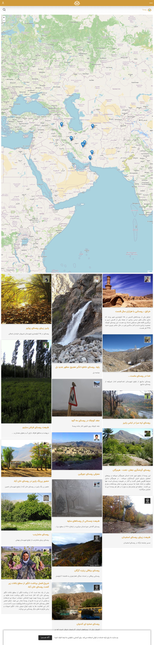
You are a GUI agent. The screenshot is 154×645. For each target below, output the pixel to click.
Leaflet (150, 272)
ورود (3, 3)
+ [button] (4, 17)
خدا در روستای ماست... (139, 376)
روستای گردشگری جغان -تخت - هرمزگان (131, 470)
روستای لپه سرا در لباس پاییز (136, 423)
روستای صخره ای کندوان (88, 624)
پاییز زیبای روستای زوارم (37, 328)
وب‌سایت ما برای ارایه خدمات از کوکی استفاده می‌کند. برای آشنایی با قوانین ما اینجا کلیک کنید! (86, 637)
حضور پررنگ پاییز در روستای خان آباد (31, 481)
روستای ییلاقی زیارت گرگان (87, 571)
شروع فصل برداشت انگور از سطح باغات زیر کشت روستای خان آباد (28, 585)
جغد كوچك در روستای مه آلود (85, 421)
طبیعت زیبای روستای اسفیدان (136, 537)
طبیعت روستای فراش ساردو (36, 428)
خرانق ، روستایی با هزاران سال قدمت (132, 311)
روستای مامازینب (41, 535)
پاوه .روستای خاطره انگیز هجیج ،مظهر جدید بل (77, 367)
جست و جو (4, 9)
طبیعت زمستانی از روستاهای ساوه (83, 521)
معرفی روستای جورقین (89, 474)
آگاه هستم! (45, 637)
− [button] (4, 20)
